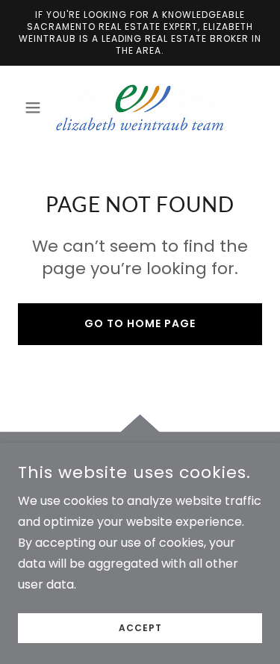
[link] (139, 107)
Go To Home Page (140, 323)
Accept (140, 627)
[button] (36, 107)
